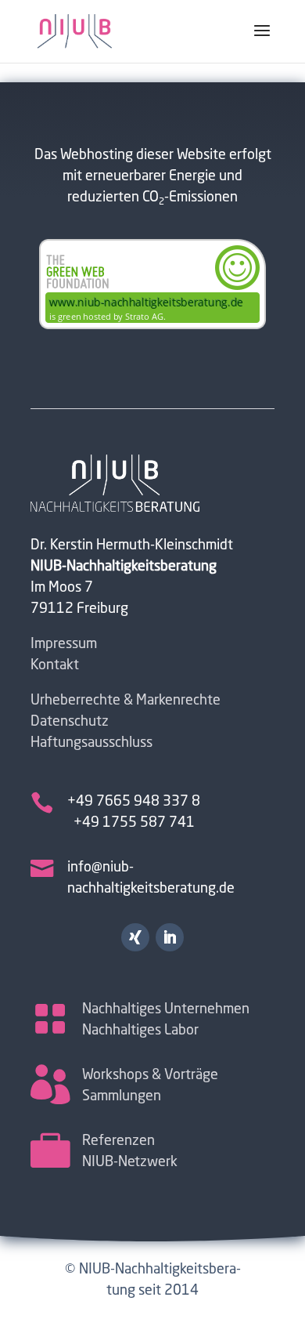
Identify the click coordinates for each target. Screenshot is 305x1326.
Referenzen (118, 1141)
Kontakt (54, 665)
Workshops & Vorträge (150, 1075)
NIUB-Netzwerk (130, 1162)
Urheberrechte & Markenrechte (125, 701)
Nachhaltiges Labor (140, 1030)
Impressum (63, 644)
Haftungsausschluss (91, 743)
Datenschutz (69, 722)
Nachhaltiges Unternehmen (165, 1009)
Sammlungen (121, 1096)
